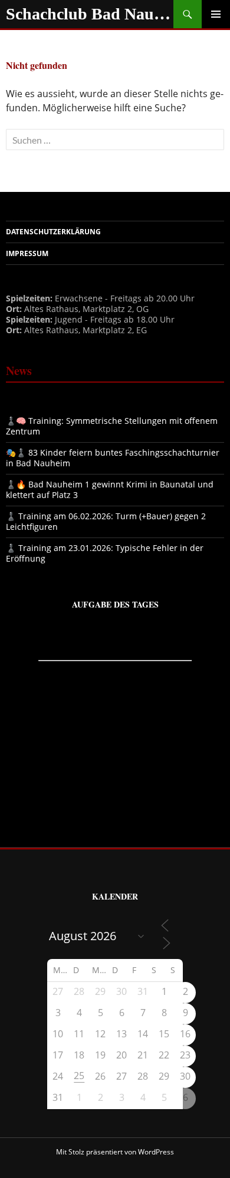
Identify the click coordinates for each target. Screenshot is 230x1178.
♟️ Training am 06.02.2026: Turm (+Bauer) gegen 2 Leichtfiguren (106, 521)
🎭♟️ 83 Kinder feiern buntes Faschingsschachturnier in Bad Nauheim (112, 458)
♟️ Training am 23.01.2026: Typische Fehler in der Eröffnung (104, 553)
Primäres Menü (216, 14)
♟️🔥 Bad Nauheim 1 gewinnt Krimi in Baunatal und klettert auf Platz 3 (109, 489)
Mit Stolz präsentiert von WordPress (115, 1152)
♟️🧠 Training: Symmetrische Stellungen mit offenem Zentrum (112, 426)
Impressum (27, 253)
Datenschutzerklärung (53, 232)
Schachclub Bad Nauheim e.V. (89, 14)
